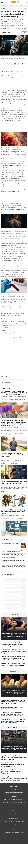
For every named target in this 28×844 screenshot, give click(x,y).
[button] (2, 2)
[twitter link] (9, 792)
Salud (2, 8)
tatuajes (21, 379)
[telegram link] (18, 792)
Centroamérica (14, 802)
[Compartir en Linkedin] (15, 63)
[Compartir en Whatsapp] (5, 63)
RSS (14, 806)
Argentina (6, 821)
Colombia (10, 799)
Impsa (14, 5)
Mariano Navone (8, 5)
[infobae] (14, 2)
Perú (8, 802)
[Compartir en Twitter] (12, 63)
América (5, 799)
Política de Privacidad (19, 832)
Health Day (4, 379)
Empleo (16, 813)
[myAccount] (26, 2)
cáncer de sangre (13, 379)
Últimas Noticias (21, 802)
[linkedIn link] (21, 792)
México (4, 802)
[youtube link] (15, 792)
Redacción (12, 813)
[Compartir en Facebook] (8, 63)
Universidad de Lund (6, 382)
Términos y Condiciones (9, 832)
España (15, 799)
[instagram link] (12, 792)
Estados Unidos (21, 799)
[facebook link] (6, 792)
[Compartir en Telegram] (18, 63)
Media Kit (14, 824)
